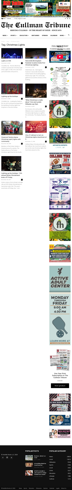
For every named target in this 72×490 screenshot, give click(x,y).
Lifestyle (4, 93)
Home (3, 41)
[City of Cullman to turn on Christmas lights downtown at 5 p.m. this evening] (36, 127)
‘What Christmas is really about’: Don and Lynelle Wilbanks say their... (34, 102)
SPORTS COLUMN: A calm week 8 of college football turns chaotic (40, 472)
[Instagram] (67, 19)
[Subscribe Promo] (60, 402)
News (3, 57)
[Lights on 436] (12, 53)
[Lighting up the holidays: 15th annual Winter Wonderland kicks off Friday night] (12, 163)
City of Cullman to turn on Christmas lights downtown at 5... (36, 137)
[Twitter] (70, 19)
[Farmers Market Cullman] (60, 114)
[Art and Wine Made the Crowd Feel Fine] (29, 465)
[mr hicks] (60, 433)
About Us (63, 488)
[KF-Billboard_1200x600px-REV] (60, 420)
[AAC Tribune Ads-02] (60, 305)
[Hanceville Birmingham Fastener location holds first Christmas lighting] (36, 53)
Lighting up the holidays (9, 96)
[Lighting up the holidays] (12, 89)
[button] (69, 35)
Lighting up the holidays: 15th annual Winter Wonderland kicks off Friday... (11, 175)
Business (28, 57)
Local (3, 134)
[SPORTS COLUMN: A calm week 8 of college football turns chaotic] (29, 472)
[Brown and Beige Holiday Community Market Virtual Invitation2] (60, 81)
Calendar (51, 488)
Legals (57, 488)
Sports (25, 488)
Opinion (45, 488)
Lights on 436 (6, 61)
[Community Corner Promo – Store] (60, 253)
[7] (36, 8)
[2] (60, 140)
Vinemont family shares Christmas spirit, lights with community (11, 139)
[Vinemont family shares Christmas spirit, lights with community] (12, 128)
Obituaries (39, 488)
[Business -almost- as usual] (29, 457)
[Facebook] (65, 19)
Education (31, 488)
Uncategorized (29, 97)
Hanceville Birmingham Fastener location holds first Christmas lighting (35, 63)
